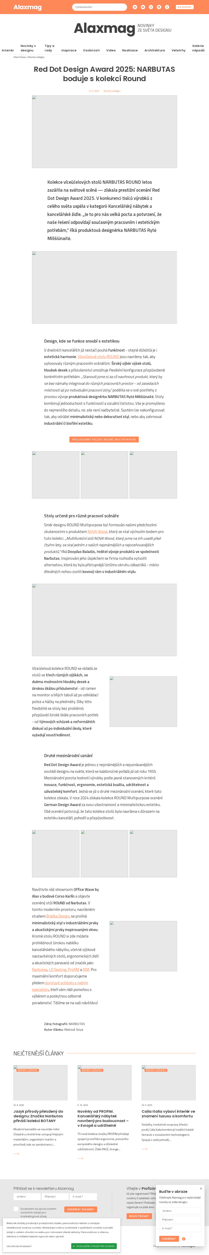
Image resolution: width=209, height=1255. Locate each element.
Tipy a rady (49, 48)
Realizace (130, 50)
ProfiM (73, 969)
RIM (86, 969)
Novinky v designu (28, 48)
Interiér (8, 50)
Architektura (155, 50)
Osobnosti (91, 50)
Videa (111, 50)
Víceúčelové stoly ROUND (98, 356)
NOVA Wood (97, 531)
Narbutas (39, 969)
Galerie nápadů (198, 48)
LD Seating (57, 969)
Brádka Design (57, 916)
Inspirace (69, 50)
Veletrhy (179, 50)
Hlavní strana (19, 57)
